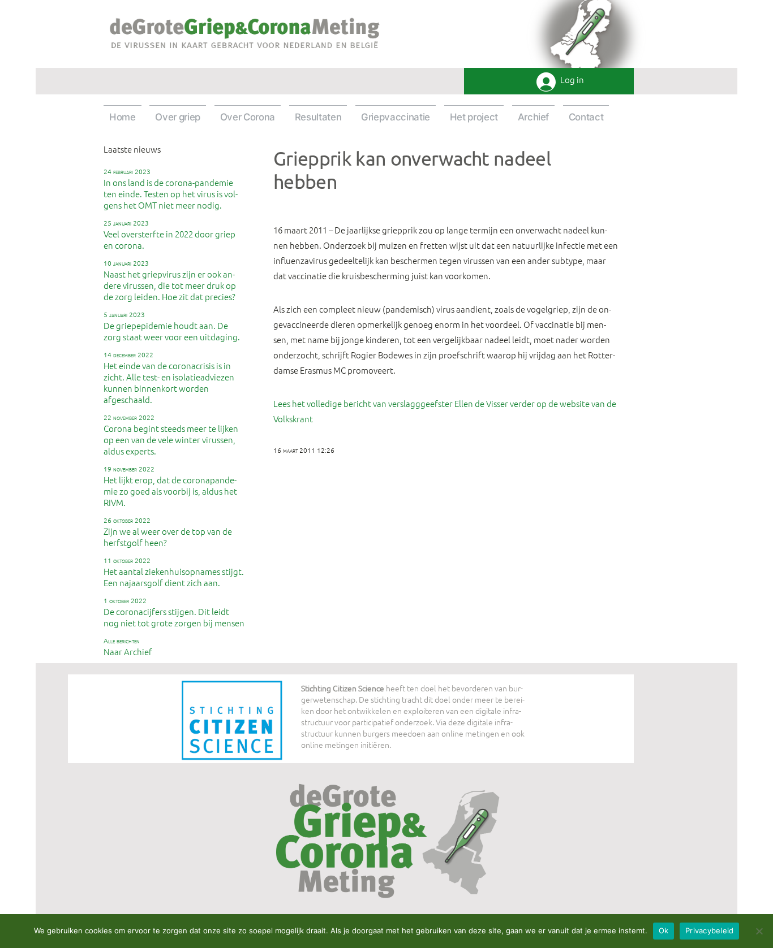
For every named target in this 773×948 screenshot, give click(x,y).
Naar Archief (128, 646)
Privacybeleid (709, 930)
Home (122, 117)
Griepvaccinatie (395, 117)
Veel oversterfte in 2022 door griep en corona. (169, 234)
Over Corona (247, 117)
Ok (664, 930)
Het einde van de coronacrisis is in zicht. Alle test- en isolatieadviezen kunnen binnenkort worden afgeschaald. (169, 377)
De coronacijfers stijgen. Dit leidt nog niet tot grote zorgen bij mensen (174, 612)
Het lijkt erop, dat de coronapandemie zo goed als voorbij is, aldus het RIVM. (170, 486)
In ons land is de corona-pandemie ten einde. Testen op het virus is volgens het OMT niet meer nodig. (171, 189)
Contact (586, 117)
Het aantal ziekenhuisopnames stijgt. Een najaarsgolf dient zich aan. (174, 572)
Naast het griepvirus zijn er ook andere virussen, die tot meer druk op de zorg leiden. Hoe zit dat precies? (170, 280)
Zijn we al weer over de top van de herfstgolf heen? (168, 532)
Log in (572, 80)
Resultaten (318, 117)
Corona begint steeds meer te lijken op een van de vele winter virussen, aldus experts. (171, 435)
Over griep (177, 117)
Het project (474, 117)
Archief (533, 117)
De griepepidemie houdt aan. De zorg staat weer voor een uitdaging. (172, 326)
